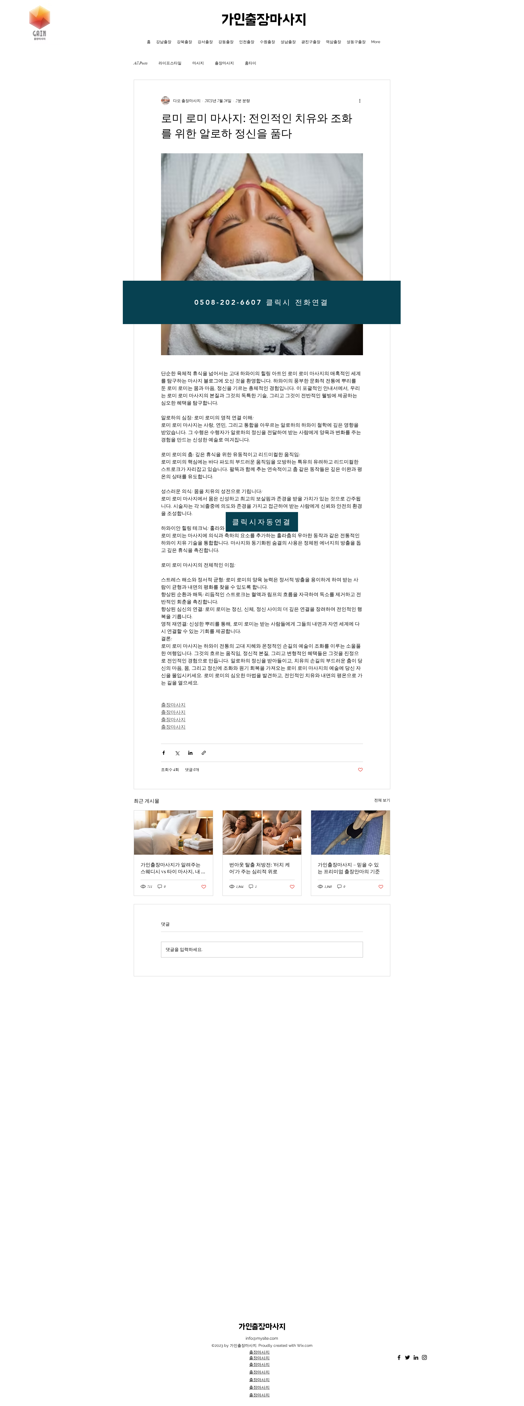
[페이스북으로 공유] (163, 752)
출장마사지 (224, 63)
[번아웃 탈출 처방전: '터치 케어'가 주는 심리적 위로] (262, 832)
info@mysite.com (262, 1338)
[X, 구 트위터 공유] (177, 752)
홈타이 (250, 63)
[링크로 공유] (203, 752)
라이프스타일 (170, 63)
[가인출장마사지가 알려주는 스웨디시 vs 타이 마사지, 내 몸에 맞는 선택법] (173, 832)
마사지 (198, 63)
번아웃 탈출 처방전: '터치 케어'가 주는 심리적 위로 (259, 868)
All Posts (141, 63)
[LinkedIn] (416, 1357)
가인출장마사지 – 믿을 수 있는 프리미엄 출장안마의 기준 (349, 868)
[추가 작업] (359, 100)
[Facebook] (399, 1357)
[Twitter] (407, 1357)
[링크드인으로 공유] (190, 752)
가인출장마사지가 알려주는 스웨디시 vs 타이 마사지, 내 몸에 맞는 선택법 (173, 868)
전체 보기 (382, 800)
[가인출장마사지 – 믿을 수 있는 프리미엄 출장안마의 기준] (350, 832)
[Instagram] (424, 1357)
